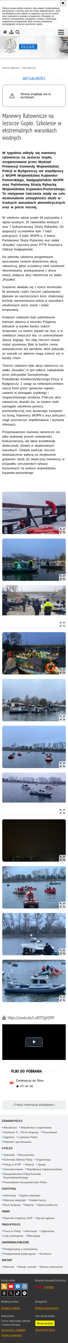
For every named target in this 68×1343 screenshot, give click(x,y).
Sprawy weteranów (51, 1266)
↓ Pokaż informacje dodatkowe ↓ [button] (34, 1104)
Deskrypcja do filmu (30, 1080)
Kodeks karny (38, 1200)
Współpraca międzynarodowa (44, 1169)
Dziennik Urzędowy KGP (17, 1218)
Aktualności (29, 67)
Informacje (9, 1195)
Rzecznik (8, 1266)
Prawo (6, 1211)
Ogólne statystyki (30, 1195)
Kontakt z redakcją (10, 1308)
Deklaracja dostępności (47, 1308)
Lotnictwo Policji (27, 1137)
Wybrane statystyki (14, 1200)
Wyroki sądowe (45, 1218)
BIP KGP (50, 1287)
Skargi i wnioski (27, 1266)
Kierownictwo (26, 1154)
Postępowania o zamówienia (20, 1249)
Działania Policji (12, 1121)
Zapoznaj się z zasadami (13, 1330)
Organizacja (43, 1159)
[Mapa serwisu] (11, 32)
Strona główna (10, 67)
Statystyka (9, 1189)
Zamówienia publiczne (15, 1242)
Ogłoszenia (47, 1231)
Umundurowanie (13, 1169)
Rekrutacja (33, 1235)
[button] (61, 32)
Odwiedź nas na (11, 1286)
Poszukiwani (49, 1132)
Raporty (29, 1204)
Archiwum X (10, 1132)
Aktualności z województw (36, 1127)
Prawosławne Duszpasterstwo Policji (25, 1182)
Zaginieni (8, 1137)
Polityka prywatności (11, 1335)
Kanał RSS (4, 1286)
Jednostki (9, 1154)
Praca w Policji (11, 1224)
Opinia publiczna (47, 1204)
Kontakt (7, 1260)
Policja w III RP (12, 1164)
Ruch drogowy (30, 1132)
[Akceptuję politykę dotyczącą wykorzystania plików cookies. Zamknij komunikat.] (63, 3)
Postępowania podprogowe (19, 1253)
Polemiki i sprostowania (17, 1141)
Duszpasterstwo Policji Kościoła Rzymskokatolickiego (22, 1175)
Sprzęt (42, 1164)
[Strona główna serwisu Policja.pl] (5, 32)
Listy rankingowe (13, 1235)
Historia (29, 1164)
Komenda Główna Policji (17, 1159)
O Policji (7, 1148)
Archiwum (45, 1253)
